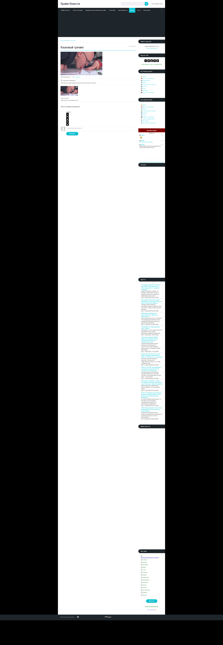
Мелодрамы (145, 564)
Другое (144, 76)
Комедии (145, 562)
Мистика (145, 595)
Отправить (72, 133)
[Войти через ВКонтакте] (67, 116)
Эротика (145, 587)
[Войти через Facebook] (67, 119)
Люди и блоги (146, 80)
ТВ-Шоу (144, 585)
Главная (63, 40)
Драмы (144, 567)
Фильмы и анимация (148, 92)
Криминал (145, 592)
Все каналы (145, 121)
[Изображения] (69, 91)
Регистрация (155, 4)
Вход (161, 4)
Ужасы (144, 569)
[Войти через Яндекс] (67, 122)
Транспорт (145, 90)
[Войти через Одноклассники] (67, 124)
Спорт (144, 88)
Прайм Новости (70, 4)
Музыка (144, 82)
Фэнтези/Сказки (146, 590)
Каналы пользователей (149, 123)
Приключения (146, 577)
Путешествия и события (149, 84)
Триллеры (145, 572)
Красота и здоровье (148, 78)
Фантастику (145, 582)
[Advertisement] (111, 25)
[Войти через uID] (67, 114)
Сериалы (73, 40)
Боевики (145, 574)
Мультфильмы (146, 579)
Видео (68, 40)
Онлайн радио (152, 130)
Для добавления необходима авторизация (152, 162)
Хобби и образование (148, 119)
